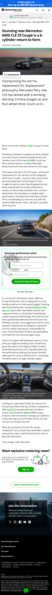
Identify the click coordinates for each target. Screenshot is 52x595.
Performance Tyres (24, 22)
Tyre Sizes (4, 551)
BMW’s (27, 412)
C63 (28, 160)
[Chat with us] (26, 590)
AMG (30, 145)
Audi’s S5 (11, 409)
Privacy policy (6, 565)
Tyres (4, 22)
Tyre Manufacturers (8, 546)
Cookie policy (40, 562)
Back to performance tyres (26, 484)
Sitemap (37, 565)
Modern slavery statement (23, 565)
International (6, 567)
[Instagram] (15, 522)
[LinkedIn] (29, 522)
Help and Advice (7, 556)
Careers (16, 567)
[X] (10, 522)
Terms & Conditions (27, 562)
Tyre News (12, 22)
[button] (37, 10)
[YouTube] (24, 522)
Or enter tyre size (24, 292)
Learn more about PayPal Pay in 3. (20, 590)
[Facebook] (20, 522)
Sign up (25, 469)
